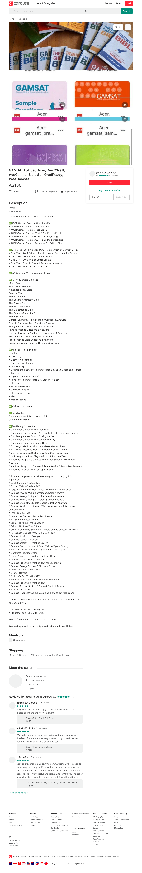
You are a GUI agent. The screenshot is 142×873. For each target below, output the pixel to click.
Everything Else (15, 840)
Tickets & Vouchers (100, 833)
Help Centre (34, 857)
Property (117, 825)
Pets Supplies (98, 839)
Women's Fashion (36, 820)
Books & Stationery (58, 817)
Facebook (13, 817)
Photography (98, 817)
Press (53, 857)
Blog (10, 822)
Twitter (11, 820)
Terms (92, 857)
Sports (95, 828)
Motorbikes (118, 828)
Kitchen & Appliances (59, 825)
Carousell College (16, 825)
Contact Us (44, 857)
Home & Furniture (57, 822)
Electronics (76, 817)
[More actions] (128, 27)
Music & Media (99, 822)
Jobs (74, 832)
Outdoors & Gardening (59, 831)
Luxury (32, 825)
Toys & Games (98, 825)
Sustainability (62, 857)
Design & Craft (98, 820)
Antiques (96, 836)
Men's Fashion (35, 817)
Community (13, 846)
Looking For (13, 843)
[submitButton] (127, 11)
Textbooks (55, 828)
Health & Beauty (36, 822)
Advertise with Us (81, 857)
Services (75, 835)
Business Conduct (112, 857)
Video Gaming (98, 831)
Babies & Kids (56, 820)
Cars (116, 817)
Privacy (100, 857)
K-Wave (96, 842)
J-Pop (95, 845)
